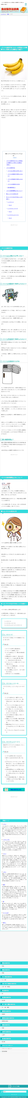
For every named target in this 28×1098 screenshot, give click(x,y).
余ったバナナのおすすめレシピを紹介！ (14, 198)
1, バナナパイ (11, 202)
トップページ (3, 14)
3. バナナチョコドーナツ (13, 215)
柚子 (4, 884)
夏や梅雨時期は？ (12, 187)
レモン (4, 872)
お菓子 (3, 1034)
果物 (8, 14)
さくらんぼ (5, 912)
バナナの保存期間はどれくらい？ (14, 190)
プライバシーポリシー (7, 1048)
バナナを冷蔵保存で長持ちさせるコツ (15, 175)
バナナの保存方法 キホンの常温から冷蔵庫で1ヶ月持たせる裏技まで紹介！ (14, 162)
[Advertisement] (14, 30)
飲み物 (3, 1041)
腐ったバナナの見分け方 (12, 193)
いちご (4, 824)
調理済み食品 (5, 1021)
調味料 (3, 1014)
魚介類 (3, 1000)
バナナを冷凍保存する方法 (14, 184)
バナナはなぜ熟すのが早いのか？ (15, 170)
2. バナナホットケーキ (13, 208)
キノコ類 (4, 979)
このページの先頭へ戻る (14, 1086)
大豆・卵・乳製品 (6, 986)
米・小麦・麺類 (5, 1007)
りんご (4, 853)
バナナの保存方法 (10, 167)
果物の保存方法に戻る (16, 789)
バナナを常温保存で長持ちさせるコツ (15, 180)
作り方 (10, 205)
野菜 (3, 966)
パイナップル (6, 839)
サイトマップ (14, 1094)
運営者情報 (4, 1051)
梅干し (4, 922)
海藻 (3, 1028)
